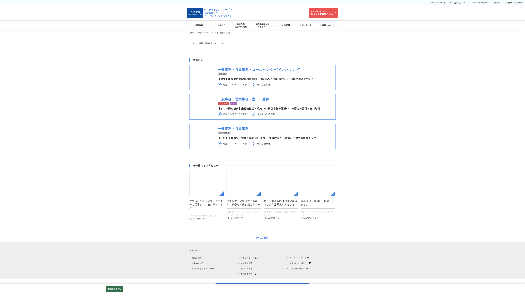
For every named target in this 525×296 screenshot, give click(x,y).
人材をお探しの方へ (458, 3)
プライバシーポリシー (299, 263)
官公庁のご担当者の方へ (479, 3)
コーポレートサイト (438, 3)
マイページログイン (298, 269)
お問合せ (508, 3)
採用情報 (497, 3)
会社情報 (519, 3)
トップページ (195, 250)
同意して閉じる (114, 289)
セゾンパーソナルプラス (199, 33)
